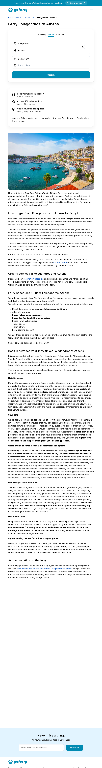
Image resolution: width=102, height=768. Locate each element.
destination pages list (33, 279)
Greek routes (29, 17)
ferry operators (60, 262)
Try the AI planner (75, 3)
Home (10, 17)
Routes (18, 17)
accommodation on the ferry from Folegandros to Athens (45, 568)
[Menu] (91, 10)
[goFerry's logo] (18, 10)
